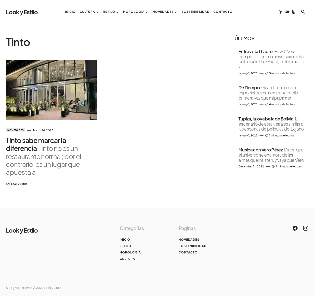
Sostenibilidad (193, 246)
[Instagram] (305, 228)
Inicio (125, 239)
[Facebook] (295, 228)
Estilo (125, 246)
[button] (287, 12)
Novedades (15, 130)
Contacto (188, 252)
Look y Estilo (22, 11)
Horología (130, 252)
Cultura (127, 259)
